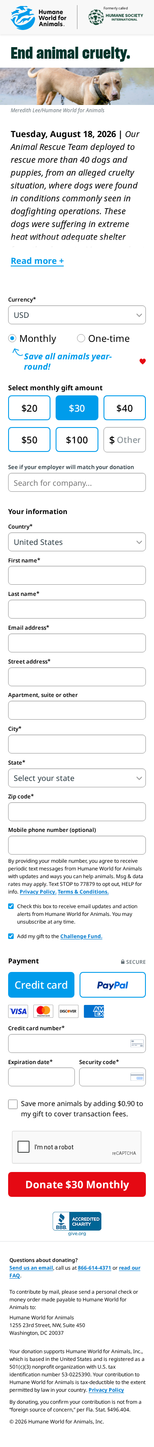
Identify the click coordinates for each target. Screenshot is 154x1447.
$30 (77, 407)
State (15, 762)
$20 (29, 407)
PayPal (113, 985)
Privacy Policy (106, 1389)
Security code (97, 1062)
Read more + (37, 260)
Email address (27, 627)
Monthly (37, 338)
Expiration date (29, 1062)
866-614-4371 (94, 1267)
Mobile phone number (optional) (52, 830)
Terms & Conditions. (83, 891)
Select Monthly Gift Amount (55, 387)
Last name (22, 594)
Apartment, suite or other (43, 695)
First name (22, 560)
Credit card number (35, 1028)
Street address (27, 661)
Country (19, 526)
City (13, 728)
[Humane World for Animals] (38, 18)
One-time (109, 338)
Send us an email (31, 1267)
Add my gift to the (59, 936)
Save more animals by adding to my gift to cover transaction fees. (82, 1108)
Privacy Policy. (38, 891)
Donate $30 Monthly (77, 1184)
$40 (124, 407)
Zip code (19, 796)
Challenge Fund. (81, 936)
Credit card (41, 985)
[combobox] (77, 482)
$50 (29, 439)
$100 (77, 439)
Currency (20, 299)
